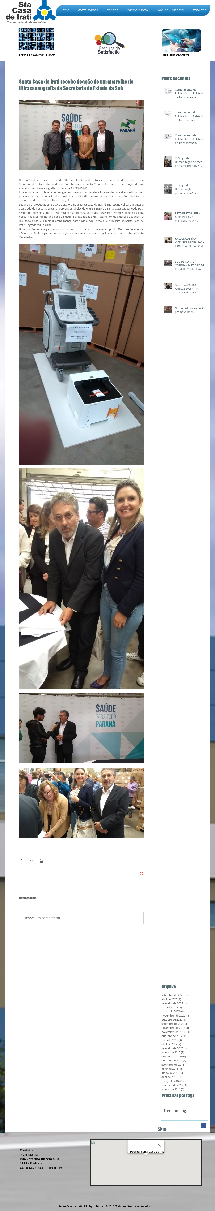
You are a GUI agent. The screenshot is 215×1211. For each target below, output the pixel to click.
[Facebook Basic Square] (203, 1125)
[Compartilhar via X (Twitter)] (31, 861)
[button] (87, 10)
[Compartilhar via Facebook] (21, 861)
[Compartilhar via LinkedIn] (41, 861)
